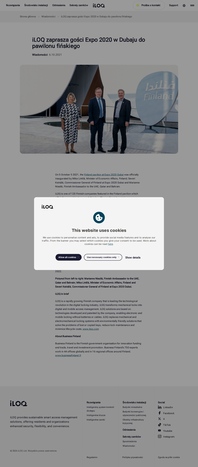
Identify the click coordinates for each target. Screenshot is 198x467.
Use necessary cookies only (102, 257)
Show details (132, 257)
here (110, 243)
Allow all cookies (67, 257)
